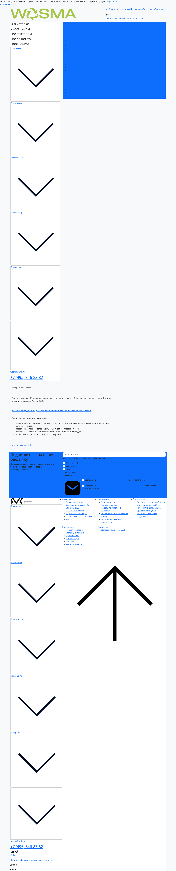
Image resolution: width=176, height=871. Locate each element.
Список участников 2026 (78, 26)
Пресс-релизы (73, 83)
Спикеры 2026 (73, 29)
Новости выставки (75, 78)
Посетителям (17, 157)
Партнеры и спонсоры (77, 34)
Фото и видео (73, 86)
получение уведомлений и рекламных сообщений (120, 485)
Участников (71, 466)
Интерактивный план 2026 (79, 67)
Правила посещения (76, 70)
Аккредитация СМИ (76, 92)
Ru (107, 14)
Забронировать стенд (77, 45)
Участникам (16, 103)
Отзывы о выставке (76, 32)
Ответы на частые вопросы (80, 37)
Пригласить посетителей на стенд (83, 54)
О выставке (16, 48)
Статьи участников (76, 81)
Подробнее (111, 1)
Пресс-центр (16, 212)
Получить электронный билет (81, 61)
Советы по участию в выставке (81, 51)
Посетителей (72, 463)
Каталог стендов (74, 48)
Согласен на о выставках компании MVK (120, 487)
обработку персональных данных (112, 480)
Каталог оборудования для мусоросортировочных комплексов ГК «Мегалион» (51, 410)
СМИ (68, 469)
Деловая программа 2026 (79, 97)
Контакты (71, 40)
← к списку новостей (21, 445)
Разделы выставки (75, 23)
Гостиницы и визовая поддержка (82, 57)
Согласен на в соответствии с (120, 481)
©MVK (13, 855)
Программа (16, 267)
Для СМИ (71, 89)
